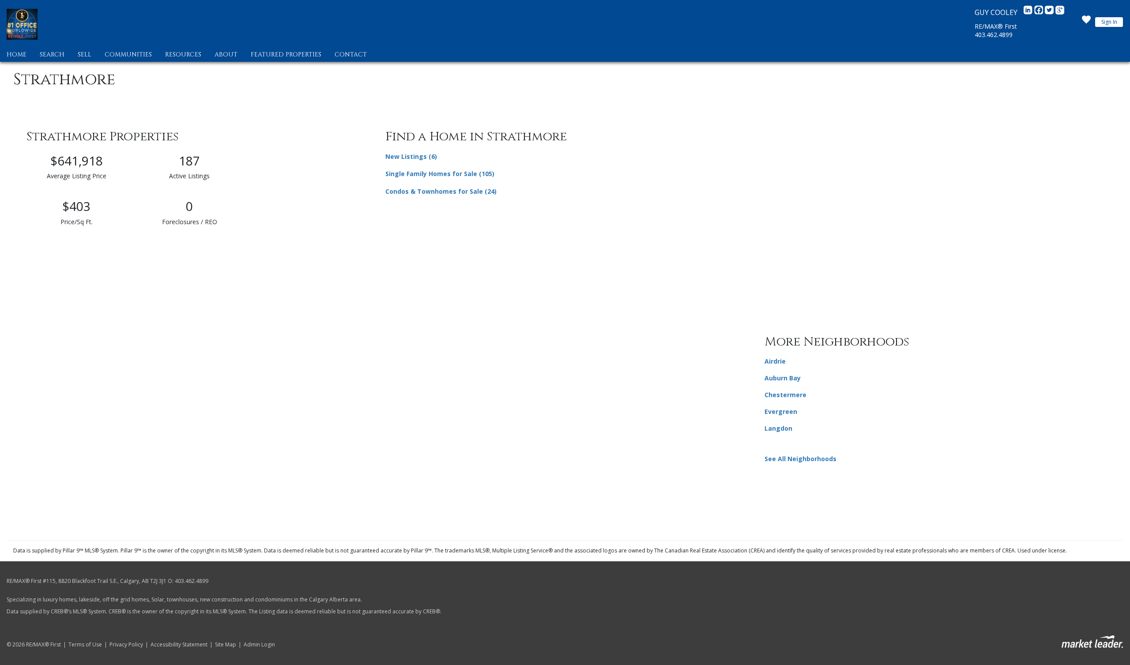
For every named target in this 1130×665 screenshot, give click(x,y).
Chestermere (785, 395)
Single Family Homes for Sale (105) (439, 173)
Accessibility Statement (179, 644)
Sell (84, 54)
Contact (351, 54)
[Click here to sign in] (1086, 22)
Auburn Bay (783, 378)
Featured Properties (286, 54)
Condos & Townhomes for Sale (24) (441, 191)
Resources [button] (183, 54)
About (226, 54)
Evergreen (781, 411)
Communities (128, 54)
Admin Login (259, 644)
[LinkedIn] (1029, 12)
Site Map (225, 644)
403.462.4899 (994, 34)
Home (16, 54)
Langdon (778, 428)
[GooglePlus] (1059, 12)
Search (52, 54)
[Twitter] (1050, 12)
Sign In (1109, 22)
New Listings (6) (411, 156)
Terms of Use (85, 644)
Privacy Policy (126, 644)
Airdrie (775, 361)
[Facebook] (1039, 12)
